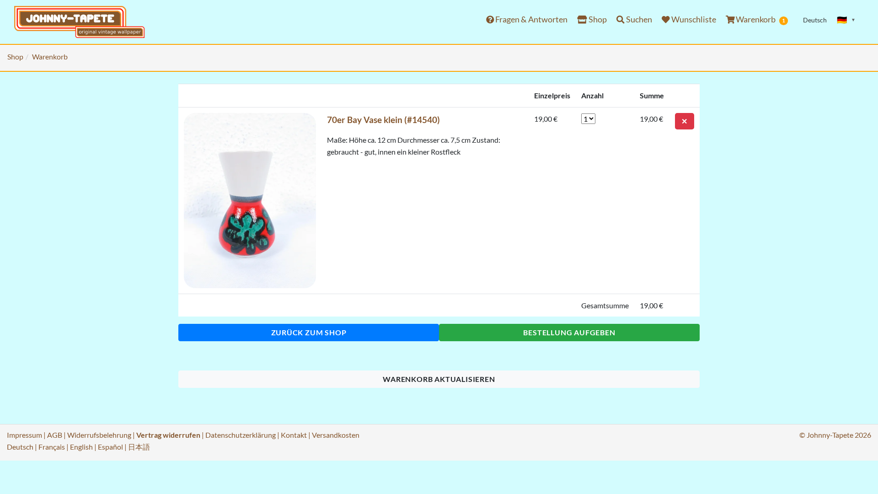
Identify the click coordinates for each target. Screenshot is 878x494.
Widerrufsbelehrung (99, 434)
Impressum (24, 434)
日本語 (139, 446)
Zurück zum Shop (309, 332)
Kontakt (294, 434)
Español (110, 446)
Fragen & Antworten (530, 19)
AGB (54, 434)
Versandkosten (335, 434)
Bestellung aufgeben (569, 332)
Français (51, 446)
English (81, 446)
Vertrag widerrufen (168, 434)
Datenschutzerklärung (240, 434)
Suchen (638, 19)
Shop (597, 19)
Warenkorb (759, 19)
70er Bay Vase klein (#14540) (383, 119)
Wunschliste (693, 19)
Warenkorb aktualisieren (439, 379)
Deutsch (20, 446)
